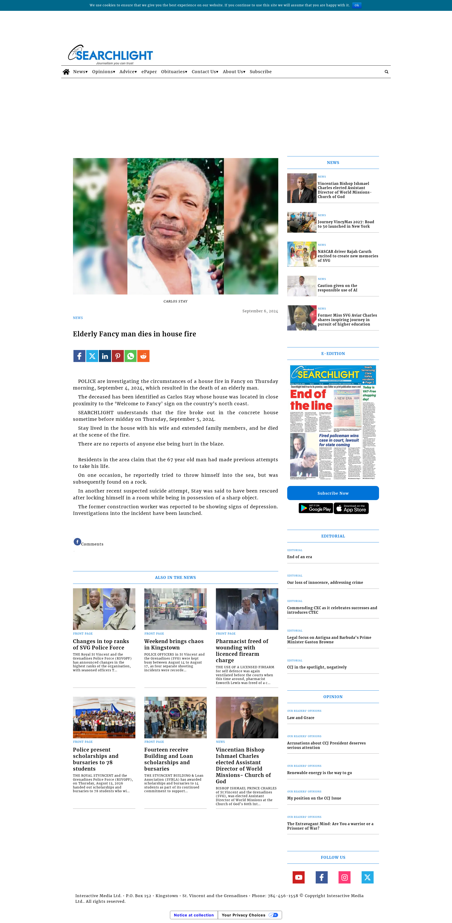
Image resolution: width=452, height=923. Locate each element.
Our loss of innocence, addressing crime (325, 583)
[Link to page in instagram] (345, 877)
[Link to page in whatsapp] (131, 356)
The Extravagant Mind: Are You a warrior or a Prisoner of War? (330, 826)
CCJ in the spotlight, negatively (317, 667)
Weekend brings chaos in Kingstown (174, 644)
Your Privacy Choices (244, 915)
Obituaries (173, 71)
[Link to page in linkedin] (105, 356)
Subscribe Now (333, 493)
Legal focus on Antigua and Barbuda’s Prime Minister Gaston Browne (329, 640)
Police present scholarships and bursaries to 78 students (96, 759)
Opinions (102, 71)
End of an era (299, 557)
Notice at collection (194, 915)
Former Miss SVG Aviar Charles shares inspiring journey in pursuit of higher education (347, 319)
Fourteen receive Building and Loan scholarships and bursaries (168, 759)
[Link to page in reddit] (143, 356)
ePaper (149, 71)
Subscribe (261, 71)
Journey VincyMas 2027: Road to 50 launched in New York (346, 224)
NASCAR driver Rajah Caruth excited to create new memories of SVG (348, 256)
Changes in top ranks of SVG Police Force (101, 644)
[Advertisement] (226, 113)
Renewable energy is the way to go (319, 773)
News (79, 71)
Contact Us (204, 71)
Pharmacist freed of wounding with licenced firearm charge (242, 651)
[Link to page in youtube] (299, 877)
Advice (127, 71)
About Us (233, 71)
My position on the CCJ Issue (314, 798)
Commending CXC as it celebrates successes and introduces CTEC (332, 610)
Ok (357, 5)
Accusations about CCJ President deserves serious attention (326, 745)
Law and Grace (301, 718)
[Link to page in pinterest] (118, 356)
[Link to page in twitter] (92, 356)
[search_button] (386, 71)
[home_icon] (66, 71)
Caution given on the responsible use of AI (338, 288)
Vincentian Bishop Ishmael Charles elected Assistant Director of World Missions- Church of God (243, 766)
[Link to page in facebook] (79, 356)
